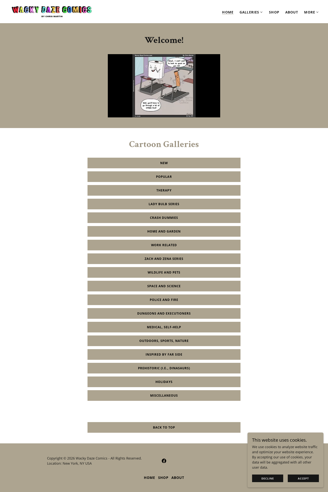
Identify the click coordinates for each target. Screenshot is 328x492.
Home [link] (227, 12)
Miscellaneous (164, 395)
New (164, 163)
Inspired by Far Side (164, 354)
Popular (164, 177)
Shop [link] (274, 12)
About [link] (291, 12)
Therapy (163, 190)
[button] (251, 12)
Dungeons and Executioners (164, 313)
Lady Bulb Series (164, 204)
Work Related (164, 245)
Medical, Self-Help (164, 327)
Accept (303, 478)
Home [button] (149, 477)
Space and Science (164, 286)
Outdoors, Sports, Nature (164, 341)
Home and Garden (164, 231)
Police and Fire (164, 300)
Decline (267, 478)
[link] (51, 11)
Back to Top (164, 427)
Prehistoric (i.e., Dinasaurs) (164, 368)
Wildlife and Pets (164, 272)
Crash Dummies (164, 218)
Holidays (163, 382)
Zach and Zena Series (164, 259)
